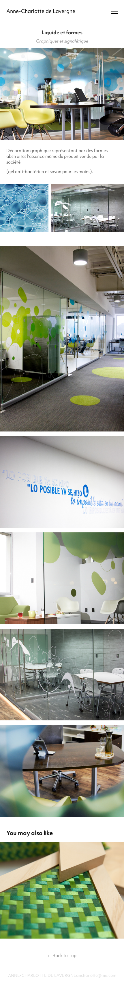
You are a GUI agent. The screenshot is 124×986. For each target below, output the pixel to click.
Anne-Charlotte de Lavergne (40, 11)
